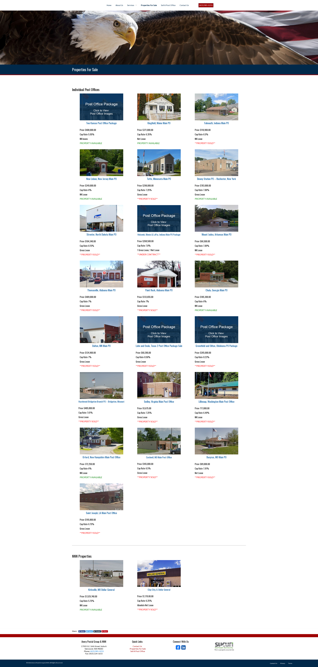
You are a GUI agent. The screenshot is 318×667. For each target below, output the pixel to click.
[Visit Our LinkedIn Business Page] (183, 647)
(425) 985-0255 (206, 5)
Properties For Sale (149, 5)
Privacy (282, 663)
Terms (290, 663)
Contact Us (184, 5)
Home (109, 5)
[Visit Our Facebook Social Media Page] (178, 647)
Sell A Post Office (168, 5)
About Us (119, 5)
